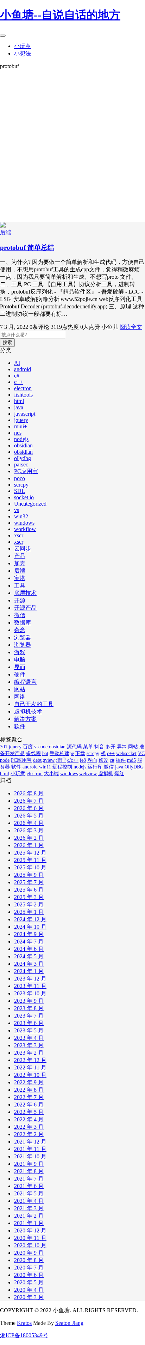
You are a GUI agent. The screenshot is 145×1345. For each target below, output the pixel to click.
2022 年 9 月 (29, 1082)
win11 (45, 767)
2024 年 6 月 (29, 949)
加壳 (19, 563)
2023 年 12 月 (30, 979)
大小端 (51, 773)
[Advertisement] (72, 145)
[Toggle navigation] (3, 36)
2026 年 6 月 (29, 808)
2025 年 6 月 (29, 890)
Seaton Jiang (69, 1323)
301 (3, 746)
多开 (110, 746)
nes (17, 433)
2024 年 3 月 (29, 964)
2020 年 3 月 (29, 1297)
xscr (18, 535)
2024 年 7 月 (29, 942)
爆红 (119, 773)
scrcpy (21, 485)
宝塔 (19, 578)
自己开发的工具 (33, 704)
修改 (103, 760)
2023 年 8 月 (29, 1008)
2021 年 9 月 (29, 1164)
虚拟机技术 (28, 711)
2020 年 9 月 (29, 1253)
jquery (21, 420)
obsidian (23, 445)
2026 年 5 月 (29, 816)
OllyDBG (134, 767)
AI (17, 363)
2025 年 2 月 (29, 904)
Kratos (24, 1323)
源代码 (74, 746)
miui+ (20, 426)
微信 (19, 615)
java (18, 407)
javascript (24, 414)
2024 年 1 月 (29, 971)
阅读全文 (131, 327)
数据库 (22, 623)
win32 (21, 516)
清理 (61, 760)
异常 (122, 746)
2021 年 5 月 (29, 1193)
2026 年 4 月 (29, 823)
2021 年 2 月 (29, 1216)
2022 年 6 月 (29, 1105)
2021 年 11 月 (30, 1149)
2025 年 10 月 (30, 867)
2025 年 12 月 (30, 853)
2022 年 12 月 (30, 1060)
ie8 (83, 760)
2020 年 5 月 (29, 1282)
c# (16, 376)
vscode (41, 746)
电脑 (19, 660)
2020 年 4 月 (29, 1290)
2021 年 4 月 (29, 1201)
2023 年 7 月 (29, 1016)
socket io (24, 497)
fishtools (23, 395)
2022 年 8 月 (29, 1090)
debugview (44, 760)
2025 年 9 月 (29, 875)
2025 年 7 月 (29, 882)
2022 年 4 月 (29, 1119)
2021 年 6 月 (29, 1186)
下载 (80, 753)
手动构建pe (62, 753)
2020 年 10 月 (30, 1245)
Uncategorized (30, 504)
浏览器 (22, 637)
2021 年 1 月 (29, 1223)
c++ (18, 382)
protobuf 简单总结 (27, 247)
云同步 (22, 548)
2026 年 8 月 (29, 793)
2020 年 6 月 (29, 1275)
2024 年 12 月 (30, 919)
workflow (25, 529)
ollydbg (22, 458)
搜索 (7, 342)
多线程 (33, 753)
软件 (19, 726)
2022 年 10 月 (30, 1075)
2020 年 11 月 (30, 1238)
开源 (19, 600)
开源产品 (25, 608)
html (19, 401)
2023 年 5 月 (29, 1030)
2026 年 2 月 (29, 838)
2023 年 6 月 (29, 1023)
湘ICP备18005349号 (24, 1335)
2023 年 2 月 (29, 1053)
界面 (19, 667)
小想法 (22, 53)
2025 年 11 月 (30, 860)
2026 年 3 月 (29, 830)
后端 (5, 232)
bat (45, 753)
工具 (19, 586)
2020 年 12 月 (30, 1231)
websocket (126, 753)
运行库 (95, 767)
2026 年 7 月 (29, 801)
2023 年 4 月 (29, 1038)
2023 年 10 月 (30, 993)
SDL (19, 491)
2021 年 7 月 (29, 1179)
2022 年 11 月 (30, 1067)
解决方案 (25, 719)
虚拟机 (105, 773)
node (5, 760)
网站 (19, 689)
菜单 (88, 746)
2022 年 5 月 (29, 1112)
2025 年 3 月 (29, 897)
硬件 (19, 674)
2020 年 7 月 (29, 1268)
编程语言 (25, 682)
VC (141, 753)
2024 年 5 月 (29, 956)
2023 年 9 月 (29, 1001)
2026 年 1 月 (29, 845)
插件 (121, 760)
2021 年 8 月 (29, 1171)
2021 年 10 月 (30, 1156)
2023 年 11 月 (30, 986)
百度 (28, 746)
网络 (19, 697)
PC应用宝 (26, 471)
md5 (131, 760)
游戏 (19, 652)
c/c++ (72, 760)
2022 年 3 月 (29, 1127)
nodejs (21, 439)
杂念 (19, 630)
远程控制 (62, 767)
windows (24, 523)
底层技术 (25, 593)
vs (16, 510)
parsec (21, 465)
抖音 (99, 746)
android (22, 369)
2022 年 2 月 (29, 1134)
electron (23, 388)
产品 (19, 556)
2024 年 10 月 (30, 927)
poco (19, 478)
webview (88, 773)
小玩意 (22, 46)
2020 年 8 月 (29, 1260)
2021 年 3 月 (29, 1208)
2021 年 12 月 (30, 1142)
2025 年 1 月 (29, 912)
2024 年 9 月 (29, 934)
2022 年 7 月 (29, 1097)
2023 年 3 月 (29, 1045)
